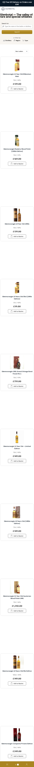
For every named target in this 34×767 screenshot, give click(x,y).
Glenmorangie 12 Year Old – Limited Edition (17, 447)
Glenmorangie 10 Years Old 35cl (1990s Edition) (17, 297)
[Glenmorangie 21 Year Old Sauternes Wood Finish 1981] (17, 587)
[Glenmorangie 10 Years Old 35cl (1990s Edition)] (17, 287)
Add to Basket (18, 89)
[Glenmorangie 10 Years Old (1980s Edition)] (17, 512)
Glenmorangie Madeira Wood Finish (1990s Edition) (17, 150)
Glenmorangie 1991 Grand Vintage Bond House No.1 (17, 372)
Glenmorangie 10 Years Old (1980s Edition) (17, 522)
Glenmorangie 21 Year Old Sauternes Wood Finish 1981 (17, 597)
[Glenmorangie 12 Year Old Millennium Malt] (17, 65)
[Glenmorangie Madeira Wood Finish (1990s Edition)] (17, 140)
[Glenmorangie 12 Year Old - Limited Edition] (17, 437)
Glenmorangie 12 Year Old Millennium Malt (17, 75)
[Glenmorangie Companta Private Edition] (17, 734)
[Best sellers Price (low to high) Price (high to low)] (21, 51)
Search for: (5, 23)
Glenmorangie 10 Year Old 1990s (17, 224)
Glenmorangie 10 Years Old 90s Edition (17, 671)
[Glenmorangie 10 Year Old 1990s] (17, 215)
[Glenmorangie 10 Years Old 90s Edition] (17, 662)
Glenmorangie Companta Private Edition (17, 744)
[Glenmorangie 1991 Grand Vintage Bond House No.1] (17, 362)
